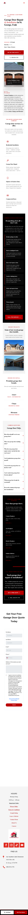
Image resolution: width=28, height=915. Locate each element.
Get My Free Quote (13, 52)
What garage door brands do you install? (11, 481)
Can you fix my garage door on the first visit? (12, 466)
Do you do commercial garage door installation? (12, 488)
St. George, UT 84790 (11, 863)
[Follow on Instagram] (11, 845)
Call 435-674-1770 (15, 597)
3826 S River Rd (10, 859)
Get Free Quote (21, 912)
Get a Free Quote (13, 592)
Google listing (14, 813)
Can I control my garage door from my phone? (12, 474)
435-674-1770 (14, 57)
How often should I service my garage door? (12, 435)
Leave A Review (14, 816)
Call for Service (13, 317)
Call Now (8, 912)
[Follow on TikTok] (16, 845)
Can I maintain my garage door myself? (12, 459)
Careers (14, 826)
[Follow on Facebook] (6, 845)
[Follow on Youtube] (22, 845)
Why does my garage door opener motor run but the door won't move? (12, 451)
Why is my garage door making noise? (12, 443)
